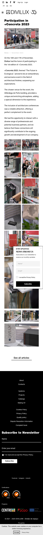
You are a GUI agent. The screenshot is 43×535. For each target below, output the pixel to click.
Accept (16, 532)
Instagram (21, 478)
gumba (22, 523)
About (21, 380)
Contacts (21, 384)
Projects (22, 395)
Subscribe (28, 284)
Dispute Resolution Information (21, 421)
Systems (21, 391)
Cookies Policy (21, 410)
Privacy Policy (21, 414)
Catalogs (21, 399)
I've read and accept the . (18, 455)
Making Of (21, 403)
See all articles (21, 358)
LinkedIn (28, 478)
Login (26, 2)
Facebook (14, 478)
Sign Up (20, 2)
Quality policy (21, 417)
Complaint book (21, 425)
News (6, 53)
